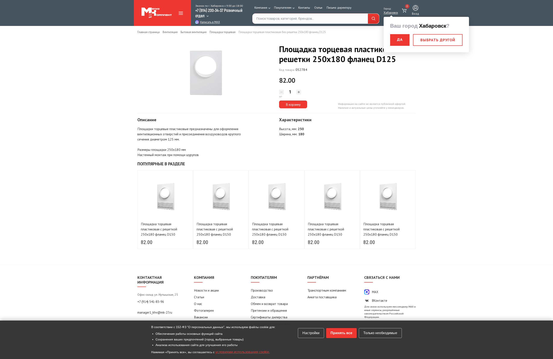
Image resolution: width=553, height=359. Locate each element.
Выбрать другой (437, 39)
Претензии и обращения (269, 310)
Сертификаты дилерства (269, 317)
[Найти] (373, 19)
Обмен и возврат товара (269, 304)
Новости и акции (206, 290)
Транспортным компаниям (326, 290)
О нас (198, 304)
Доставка (258, 297)
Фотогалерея (204, 310)
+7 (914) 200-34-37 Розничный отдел (218, 13)
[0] (405, 11)
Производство (262, 290)
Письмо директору (339, 8)
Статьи (318, 8)
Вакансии (201, 317)
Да (400, 39)
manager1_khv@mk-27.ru (154, 312)
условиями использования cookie (242, 352)
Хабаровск (391, 12)
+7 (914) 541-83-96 (150, 302)
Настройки (310, 333)
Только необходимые (380, 333)
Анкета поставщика (322, 297)
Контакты (304, 8)
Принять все (341, 333)
